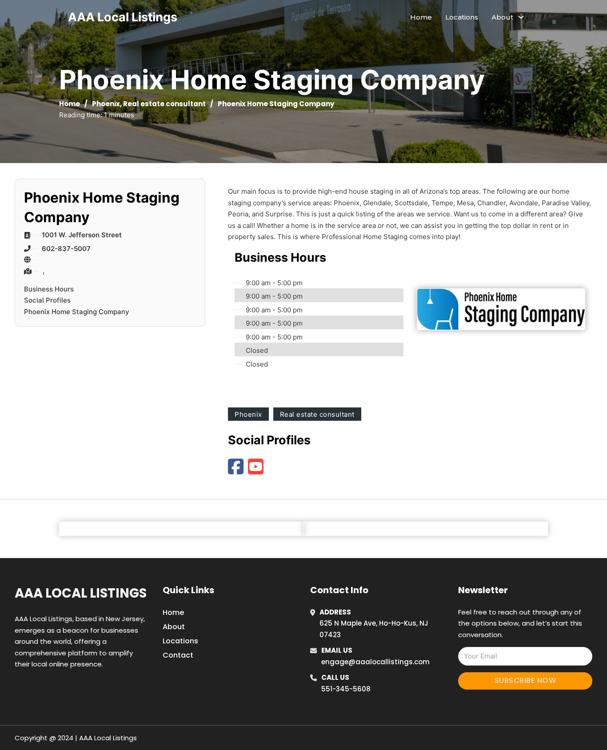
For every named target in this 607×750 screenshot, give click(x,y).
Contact (178, 655)
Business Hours (49, 289)
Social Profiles (47, 300)
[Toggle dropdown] (521, 17)
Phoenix (106, 103)
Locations (461, 17)
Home (421, 17)
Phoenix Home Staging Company (76, 311)
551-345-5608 (346, 689)
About (174, 627)
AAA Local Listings (122, 17)
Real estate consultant (164, 103)
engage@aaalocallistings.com (375, 661)
